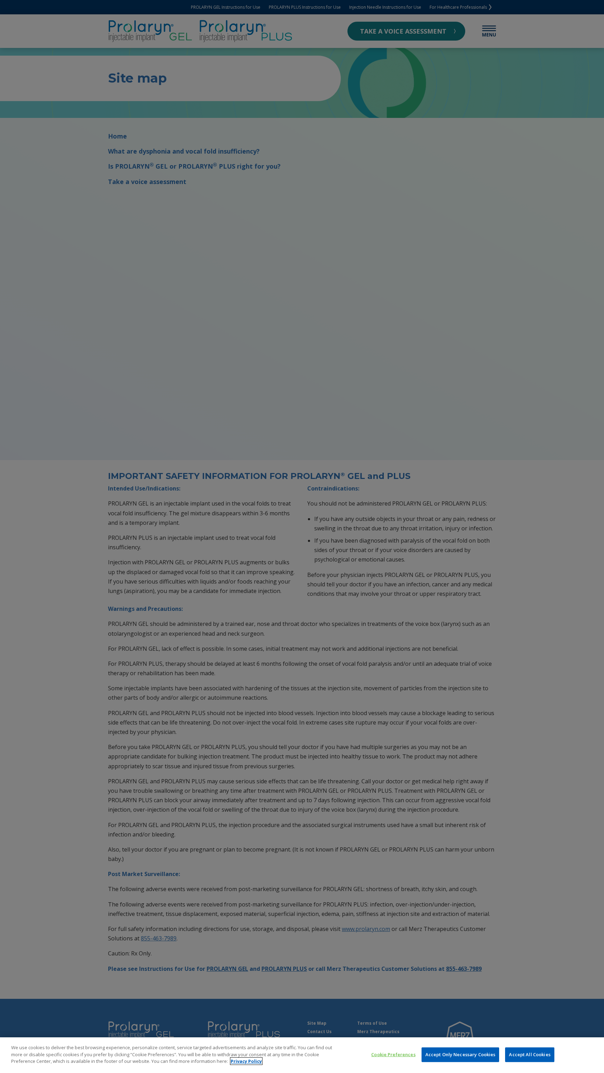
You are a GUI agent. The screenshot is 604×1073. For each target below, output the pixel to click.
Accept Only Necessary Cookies (460, 1054)
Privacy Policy (246, 1061)
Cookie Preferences (393, 1054)
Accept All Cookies (529, 1054)
